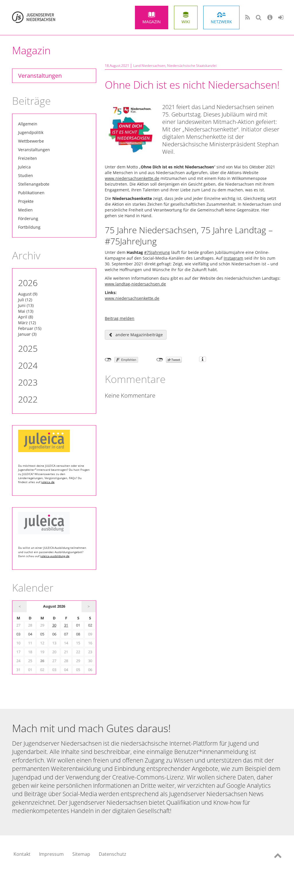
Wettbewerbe (31, 141)
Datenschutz (112, 854)
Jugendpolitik (30, 132)
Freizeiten (27, 158)
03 (18, 634)
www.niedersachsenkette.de (132, 178)
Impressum (51, 854)
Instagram (233, 258)
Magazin (151, 21)
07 (66, 634)
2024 (28, 365)
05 (42, 634)
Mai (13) (25, 311)
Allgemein (27, 124)
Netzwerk (221, 21)
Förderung (28, 218)
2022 (28, 399)
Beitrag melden (119, 318)
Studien (25, 175)
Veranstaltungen (40, 75)
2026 (28, 283)
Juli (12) (25, 299)
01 (78, 625)
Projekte (26, 201)
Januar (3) (27, 334)
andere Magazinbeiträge (139, 334)
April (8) (25, 317)
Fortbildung (29, 227)
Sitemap (81, 854)
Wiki (185, 21)
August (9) (27, 294)
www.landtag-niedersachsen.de (135, 284)
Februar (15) (29, 328)
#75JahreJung (157, 252)
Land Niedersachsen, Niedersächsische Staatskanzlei (174, 65)
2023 (28, 382)
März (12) (27, 322)
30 (54, 625)
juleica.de (48, 482)
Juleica (24, 167)
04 (30, 634)
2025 (28, 348)
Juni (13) (26, 305)
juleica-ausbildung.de (54, 556)
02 (90, 625)
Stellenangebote (33, 184)
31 (66, 625)
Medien (25, 210)
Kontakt (21, 854)
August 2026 (54, 606)
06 (54, 634)
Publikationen (31, 192)
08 (78, 634)
